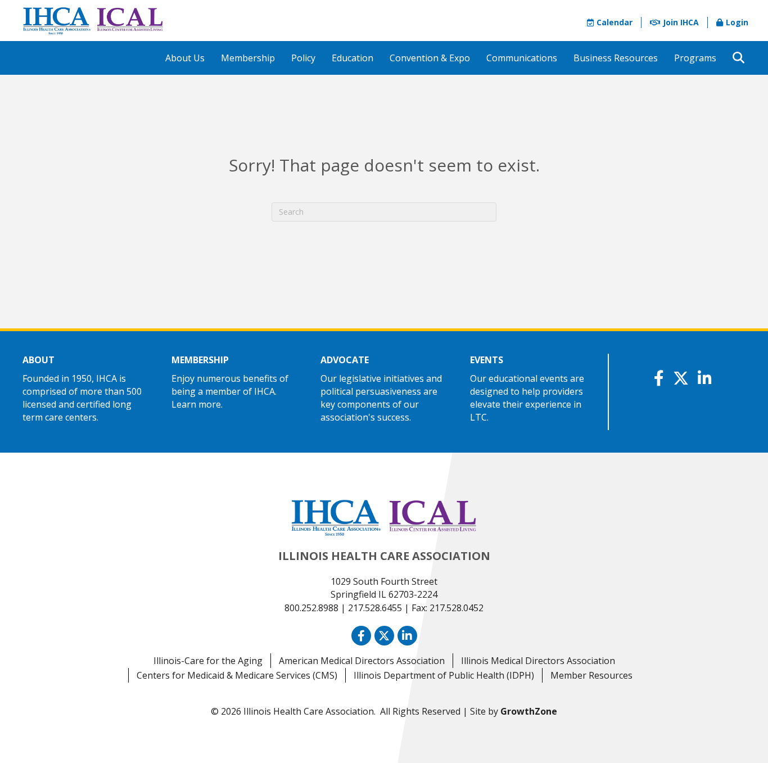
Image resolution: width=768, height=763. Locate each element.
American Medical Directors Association (362, 660)
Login (737, 22)
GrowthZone (528, 711)
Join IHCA (681, 22)
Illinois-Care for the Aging (208, 660)
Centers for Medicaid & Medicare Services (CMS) (237, 675)
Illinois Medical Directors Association (538, 660)
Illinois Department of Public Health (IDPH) (444, 675)
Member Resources (591, 675)
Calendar (615, 22)
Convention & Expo (430, 58)
